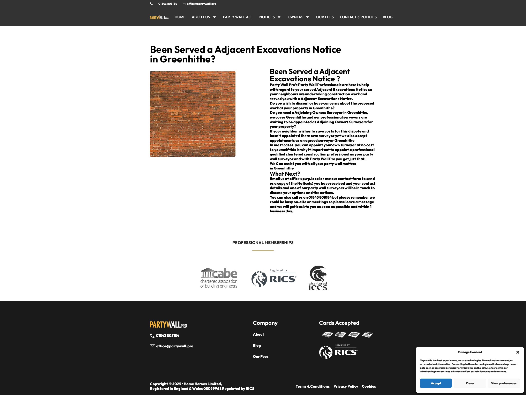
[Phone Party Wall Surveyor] (151, 3)
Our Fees (325, 17)
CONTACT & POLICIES (358, 17)
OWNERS (295, 17)
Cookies (369, 386)
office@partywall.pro (201, 4)
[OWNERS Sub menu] (307, 17)
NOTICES (267, 17)
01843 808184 (167, 4)
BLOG (388, 17)
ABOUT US (201, 17)
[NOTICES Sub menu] (279, 17)
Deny (470, 383)
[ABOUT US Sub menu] (214, 17)
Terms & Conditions (313, 386)
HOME (180, 17)
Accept (436, 383)
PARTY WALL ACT (238, 17)
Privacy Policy (345, 386)
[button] (518, 352)
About (258, 334)
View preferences (504, 383)
